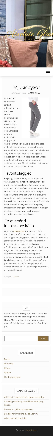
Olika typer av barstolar (15, 418)
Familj (7, 359)
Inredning (8, 363)
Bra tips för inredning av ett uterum (21, 414)
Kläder (16, 277)
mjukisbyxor (19, 231)
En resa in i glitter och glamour (19, 409)
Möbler (7, 372)
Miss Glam (35, 93)
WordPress (31, 430)
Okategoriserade (12, 377)
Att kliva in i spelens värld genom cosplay (24, 397)
